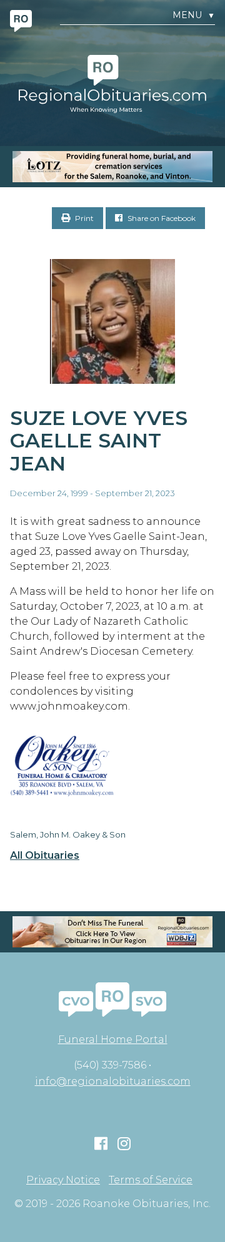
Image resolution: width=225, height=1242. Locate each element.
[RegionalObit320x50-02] (112, 931)
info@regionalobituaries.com (113, 1081)
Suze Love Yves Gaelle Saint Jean (99, 441)
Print (83, 218)
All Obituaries (44, 855)
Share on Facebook (161, 218)
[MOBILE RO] (112, 166)
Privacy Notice (63, 1180)
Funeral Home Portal (113, 1039)
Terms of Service (150, 1180)
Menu (193, 15)
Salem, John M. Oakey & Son (68, 834)
